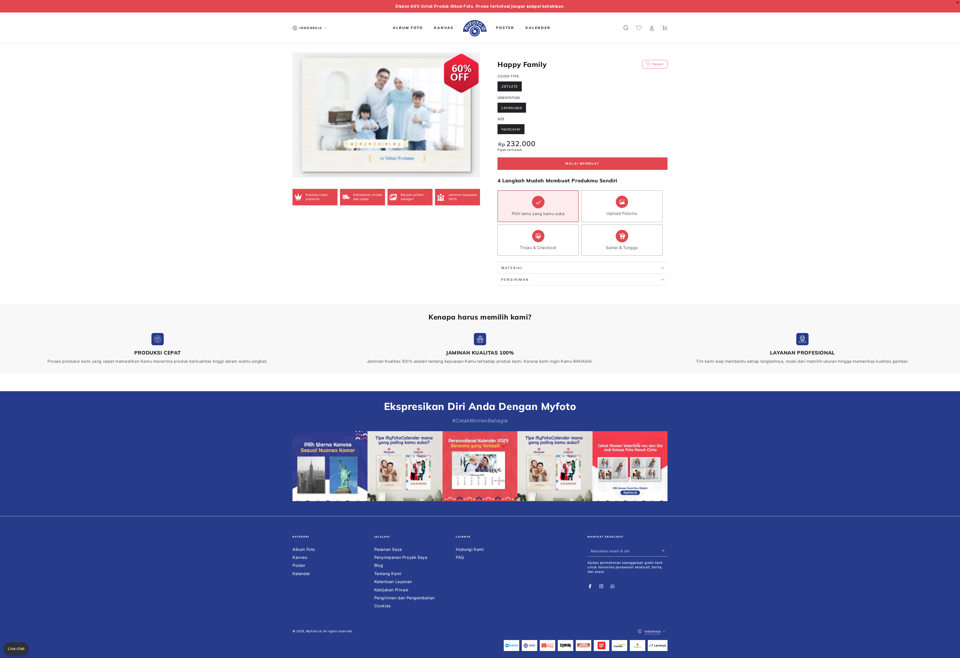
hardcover (511, 129)
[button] (625, 27)
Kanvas (299, 557)
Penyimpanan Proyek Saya (401, 557)
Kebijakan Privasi (391, 589)
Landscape (512, 107)
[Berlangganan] (665, 550)
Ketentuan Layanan (393, 581)
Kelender (301, 573)
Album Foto (303, 549)
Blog (378, 565)
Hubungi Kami (470, 549)
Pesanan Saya (388, 549)
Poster (299, 565)
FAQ (460, 557)
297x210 (510, 86)
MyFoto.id (313, 631)
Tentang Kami (388, 573)
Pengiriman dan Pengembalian (404, 597)
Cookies (382, 605)
